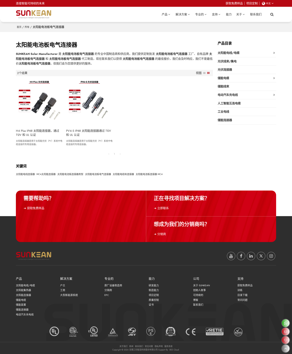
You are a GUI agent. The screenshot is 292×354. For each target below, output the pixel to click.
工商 (62, 290)
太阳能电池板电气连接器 (98, 174)
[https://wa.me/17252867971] (285, 323)
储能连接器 (22, 309)
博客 (195, 300)
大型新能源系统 (69, 295)
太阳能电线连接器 (25, 174)
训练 (239, 290)
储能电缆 (21, 300)
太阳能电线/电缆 (25, 285)
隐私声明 (159, 346)
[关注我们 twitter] (261, 256)
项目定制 (252, 3)
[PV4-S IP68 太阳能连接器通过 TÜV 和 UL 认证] (89, 102)
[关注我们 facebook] (241, 256)
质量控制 (154, 300)
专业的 (199, 14)
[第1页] (108, 154)
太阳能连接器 (23, 295)
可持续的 (198, 295)
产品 (164, 14)
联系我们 (256, 14)
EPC (106, 295)
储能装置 (21, 305)
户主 (62, 285)
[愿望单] (285, 340)
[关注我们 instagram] (271, 256)
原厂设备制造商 (113, 285)
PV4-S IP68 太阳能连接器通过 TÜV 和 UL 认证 (88, 133)
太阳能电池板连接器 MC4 (149, 174)
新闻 (131, 346)
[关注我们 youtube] (231, 256)
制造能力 (154, 290)
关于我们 (123, 346)
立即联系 (163, 208)
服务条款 (168, 346)
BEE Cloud (174, 349)
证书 (151, 305)
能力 (229, 14)
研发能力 (154, 285)
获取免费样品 (234, 3)
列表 (204, 73)
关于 (239, 14)
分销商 (161, 234)
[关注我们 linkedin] (251, 256)
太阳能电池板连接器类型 (70, 174)
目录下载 (242, 295)
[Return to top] (285, 348)
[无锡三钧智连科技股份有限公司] (33, 14)
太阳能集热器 (23, 290)
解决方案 (181, 14)
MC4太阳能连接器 (46, 174)
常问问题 (242, 300)
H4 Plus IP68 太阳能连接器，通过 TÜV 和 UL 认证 (37, 133)
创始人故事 (199, 290)
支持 (215, 14)
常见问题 (149, 346)
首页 (19, 27)
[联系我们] (285, 331)
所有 (27, 27)
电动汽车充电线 (25, 314)
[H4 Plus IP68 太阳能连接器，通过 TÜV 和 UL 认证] (39, 102)
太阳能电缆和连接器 (123, 174)
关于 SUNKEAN (201, 285)
